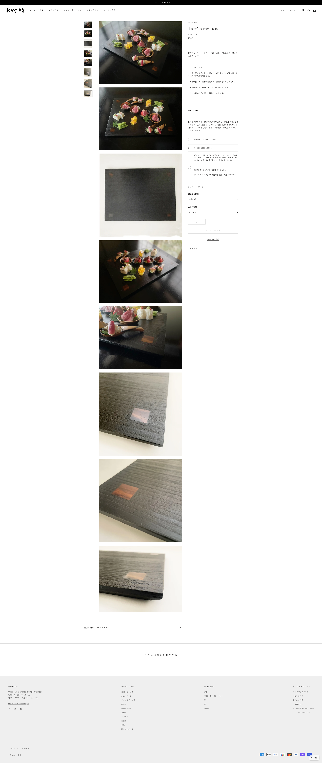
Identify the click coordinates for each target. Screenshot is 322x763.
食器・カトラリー (128, 692)
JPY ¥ (281, 10)
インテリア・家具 (128, 700)
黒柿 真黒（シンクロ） (214, 696)
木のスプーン (126, 696)
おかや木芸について (73, 10)
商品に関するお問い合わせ (96, 627)
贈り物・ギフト (127, 729)
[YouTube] (21, 709)
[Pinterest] (202, 187)
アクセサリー (126, 716)
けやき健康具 (126, 708)
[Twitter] (199, 187)
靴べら (124, 704)
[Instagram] (15, 709)
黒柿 (206, 692)
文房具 (124, 712)
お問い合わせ (93, 10)
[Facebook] (196, 187)
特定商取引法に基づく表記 (303, 708)
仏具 (123, 725)
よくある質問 (110, 10)
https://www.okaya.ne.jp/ (18, 703)
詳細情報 (193, 248)
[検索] (309, 10)
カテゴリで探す (37, 10)
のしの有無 (192, 207)
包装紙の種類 (193, 194)
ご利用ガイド (298, 704)
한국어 (293, 10)
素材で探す (54, 10)
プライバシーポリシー (301, 712)
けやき (207, 708)
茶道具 (124, 721)
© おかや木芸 (15, 755)
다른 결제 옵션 (213, 239)
